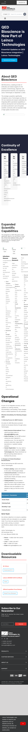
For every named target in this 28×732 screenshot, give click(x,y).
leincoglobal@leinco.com (8, 645)
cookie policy (5, 730)
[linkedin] (7, 638)
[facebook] (2, 638)
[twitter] (4, 638)
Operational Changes (9, 60)
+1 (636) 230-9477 (6, 641)
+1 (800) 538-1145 (6, 643)
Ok (23, 723)
